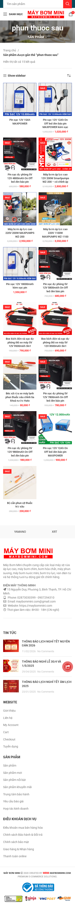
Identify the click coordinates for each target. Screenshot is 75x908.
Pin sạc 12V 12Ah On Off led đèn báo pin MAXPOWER (55, 452)
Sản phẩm (9, 765)
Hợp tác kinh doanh (16, 808)
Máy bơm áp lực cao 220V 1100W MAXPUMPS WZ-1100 (55, 233)
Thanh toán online (14, 856)
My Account (11, 725)
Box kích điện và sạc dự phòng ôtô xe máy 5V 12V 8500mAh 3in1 (55, 342)
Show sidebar (17, 75)
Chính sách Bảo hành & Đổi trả (22, 834)
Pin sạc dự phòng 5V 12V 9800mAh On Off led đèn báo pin (19, 452)
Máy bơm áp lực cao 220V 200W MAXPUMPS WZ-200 (19, 233)
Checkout (9, 739)
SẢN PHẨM (36, 37)
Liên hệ (7, 718)
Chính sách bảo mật (16, 842)
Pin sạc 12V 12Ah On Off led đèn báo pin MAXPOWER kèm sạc (55, 123)
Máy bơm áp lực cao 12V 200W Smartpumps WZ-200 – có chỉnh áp (55, 178)
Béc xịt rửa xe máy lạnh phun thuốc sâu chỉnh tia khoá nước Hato (19, 397)
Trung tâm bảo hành (16, 794)
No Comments (45, 651)
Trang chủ (10, 50)
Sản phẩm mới (12, 772)
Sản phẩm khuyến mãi (17, 787)
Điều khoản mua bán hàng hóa (23, 827)
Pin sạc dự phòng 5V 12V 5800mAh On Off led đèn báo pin (55, 288)
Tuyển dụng (10, 746)
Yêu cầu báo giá (13, 801)
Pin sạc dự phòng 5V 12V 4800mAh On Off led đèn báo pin (19, 178)
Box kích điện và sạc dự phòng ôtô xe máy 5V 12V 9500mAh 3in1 (20, 342)
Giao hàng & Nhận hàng (18, 849)
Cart (6, 732)
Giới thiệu (9, 710)
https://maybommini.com (35, 605)
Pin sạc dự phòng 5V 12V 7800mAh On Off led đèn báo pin (55, 397)
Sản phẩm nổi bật (14, 779)
